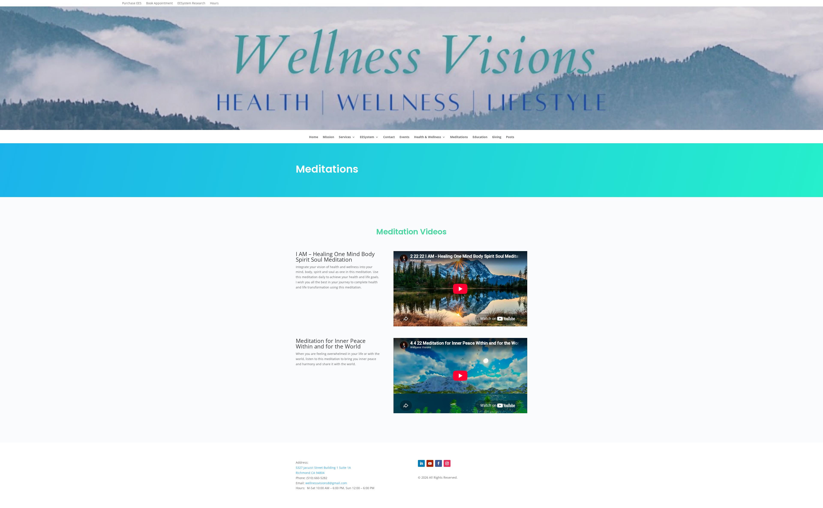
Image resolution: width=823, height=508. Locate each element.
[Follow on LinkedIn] (421, 463)
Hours (214, 3)
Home (313, 138)
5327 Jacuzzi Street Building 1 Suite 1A (323, 468)
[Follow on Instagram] (447, 463)
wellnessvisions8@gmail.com (326, 483)
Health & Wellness (427, 138)
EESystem (367, 138)
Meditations (459, 138)
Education (480, 138)
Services (345, 138)
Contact (389, 138)
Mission (328, 138)
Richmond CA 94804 (310, 473)
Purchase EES (131, 3)
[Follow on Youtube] (430, 463)
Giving (496, 138)
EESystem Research (191, 3)
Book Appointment (159, 3)
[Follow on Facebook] (438, 463)
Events (404, 138)
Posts (510, 138)
